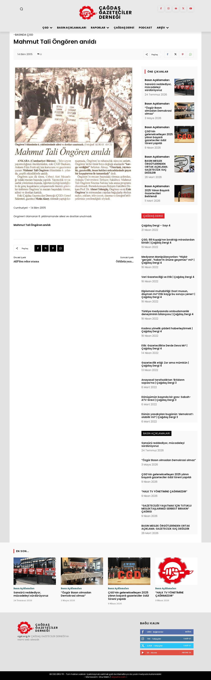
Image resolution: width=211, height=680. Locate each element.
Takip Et (187, 638)
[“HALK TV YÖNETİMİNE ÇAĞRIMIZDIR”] (176, 571)
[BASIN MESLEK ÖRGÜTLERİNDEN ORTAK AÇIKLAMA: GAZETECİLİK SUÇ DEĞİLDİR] (184, 163)
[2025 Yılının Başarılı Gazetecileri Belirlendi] (184, 193)
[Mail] (176, 9)
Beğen (188, 631)
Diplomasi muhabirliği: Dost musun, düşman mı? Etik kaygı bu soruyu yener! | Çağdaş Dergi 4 (168, 294)
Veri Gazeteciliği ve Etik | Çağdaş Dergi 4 (167, 277)
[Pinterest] (182, 54)
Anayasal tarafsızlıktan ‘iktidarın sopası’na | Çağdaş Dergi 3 (162, 381)
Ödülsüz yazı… (125, 261)
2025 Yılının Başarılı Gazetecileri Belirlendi (157, 193)
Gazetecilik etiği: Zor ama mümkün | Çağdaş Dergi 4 (165, 364)
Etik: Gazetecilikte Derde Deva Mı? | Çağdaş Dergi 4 (164, 347)
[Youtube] (191, 9)
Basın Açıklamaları (157, 80)
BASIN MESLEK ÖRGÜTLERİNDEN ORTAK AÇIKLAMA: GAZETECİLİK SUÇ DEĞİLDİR (156, 166)
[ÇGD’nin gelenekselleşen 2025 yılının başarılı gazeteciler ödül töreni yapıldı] (184, 134)
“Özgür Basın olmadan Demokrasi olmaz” (158, 110)
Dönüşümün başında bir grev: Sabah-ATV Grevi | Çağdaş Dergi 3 (166, 398)
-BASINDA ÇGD (23, 35)
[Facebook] (161, 9)
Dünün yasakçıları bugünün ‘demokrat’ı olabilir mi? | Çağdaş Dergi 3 (167, 415)
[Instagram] (168, 9)
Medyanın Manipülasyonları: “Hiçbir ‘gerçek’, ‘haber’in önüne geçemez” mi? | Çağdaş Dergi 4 (167, 259)
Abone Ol (186, 652)
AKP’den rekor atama (26, 261)
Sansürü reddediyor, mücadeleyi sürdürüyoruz (158, 87)
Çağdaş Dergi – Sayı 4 (155, 225)
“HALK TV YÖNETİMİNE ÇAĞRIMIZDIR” (164, 491)
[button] (21, 9)
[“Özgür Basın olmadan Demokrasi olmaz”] (184, 110)
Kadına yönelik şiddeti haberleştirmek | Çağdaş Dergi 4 (167, 330)
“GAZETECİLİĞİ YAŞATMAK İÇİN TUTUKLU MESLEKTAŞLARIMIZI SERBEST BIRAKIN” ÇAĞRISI (166, 508)
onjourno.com (118, 677)
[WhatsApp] (190, 54)
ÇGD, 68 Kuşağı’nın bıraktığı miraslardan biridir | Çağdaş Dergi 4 (168, 241)
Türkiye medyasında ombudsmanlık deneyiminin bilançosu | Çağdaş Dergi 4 (167, 312)
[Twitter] (183, 9)
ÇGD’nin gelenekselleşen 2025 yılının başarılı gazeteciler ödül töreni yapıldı (159, 137)
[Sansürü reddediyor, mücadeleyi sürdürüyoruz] (184, 87)
